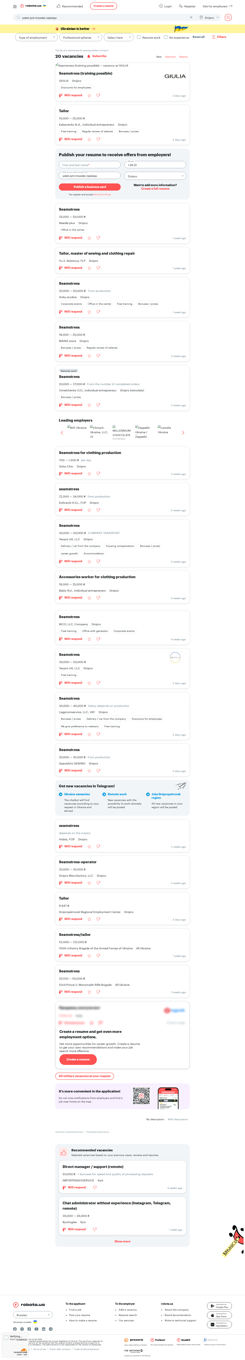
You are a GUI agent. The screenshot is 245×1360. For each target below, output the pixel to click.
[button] (219, 1306)
